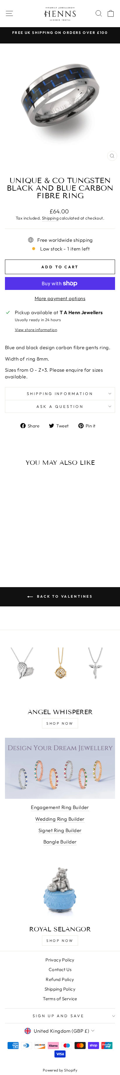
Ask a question (60, 406)
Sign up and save (59, 1015)
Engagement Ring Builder (60, 807)
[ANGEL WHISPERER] (60, 673)
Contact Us (60, 969)
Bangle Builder (60, 842)
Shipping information (60, 393)
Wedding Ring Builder (59, 819)
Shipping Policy (60, 989)
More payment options (60, 298)
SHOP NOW (60, 723)
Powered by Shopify (60, 1070)
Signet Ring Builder (60, 830)
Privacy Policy (60, 960)
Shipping (50, 218)
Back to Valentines (64, 596)
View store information (36, 329)
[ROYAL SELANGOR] (60, 890)
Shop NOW (60, 940)
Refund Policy (60, 979)
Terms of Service (60, 998)
